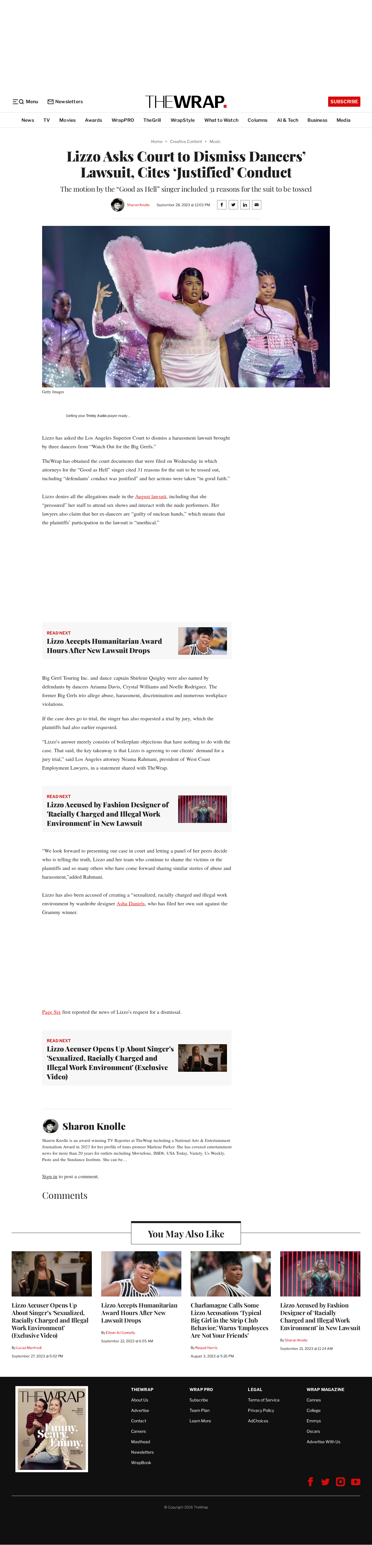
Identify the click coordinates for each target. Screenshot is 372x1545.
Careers (138, 1431)
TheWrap (142, 1389)
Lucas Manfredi (29, 1347)
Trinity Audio (96, 416)
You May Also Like (186, 1233)
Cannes (314, 1399)
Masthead (140, 1441)
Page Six (51, 1011)
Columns (257, 120)
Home (156, 141)
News (28, 120)
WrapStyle (183, 120)
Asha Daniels (131, 903)
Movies (67, 120)
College (314, 1410)
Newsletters (69, 101)
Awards (93, 120)
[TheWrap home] (186, 102)
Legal (255, 1389)
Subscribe (344, 101)
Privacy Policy (261, 1410)
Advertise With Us (323, 1441)
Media (343, 120)
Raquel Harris (206, 1347)
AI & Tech (287, 120)
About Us (139, 1399)
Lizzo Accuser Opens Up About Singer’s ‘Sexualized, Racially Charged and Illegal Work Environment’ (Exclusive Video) (50, 1320)
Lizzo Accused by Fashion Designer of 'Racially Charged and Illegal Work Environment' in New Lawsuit (108, 814)
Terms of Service (264, 1399)
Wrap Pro (201, 1389)
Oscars (313, 1431)
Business (317, 120)
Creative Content (186, 141)
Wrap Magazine (326, 1389)
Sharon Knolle (138, 205)
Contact (138, 1420)
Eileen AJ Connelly (120, 1332)
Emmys (314, 1420)
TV (46, 120)
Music (215, 141)
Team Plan (199, 1410)
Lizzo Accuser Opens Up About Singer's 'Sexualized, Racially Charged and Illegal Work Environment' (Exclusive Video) (110, 1062)
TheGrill (152, 120)
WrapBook (141, 1462)
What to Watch (221, 120)
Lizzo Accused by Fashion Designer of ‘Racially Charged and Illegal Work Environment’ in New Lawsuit (320, 1316)
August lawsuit (150, 496)
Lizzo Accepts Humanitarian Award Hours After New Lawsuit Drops (104, 645)
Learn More (200, 1420)
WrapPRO (123, 120)
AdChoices (258, 1420)
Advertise (140, 1410)
